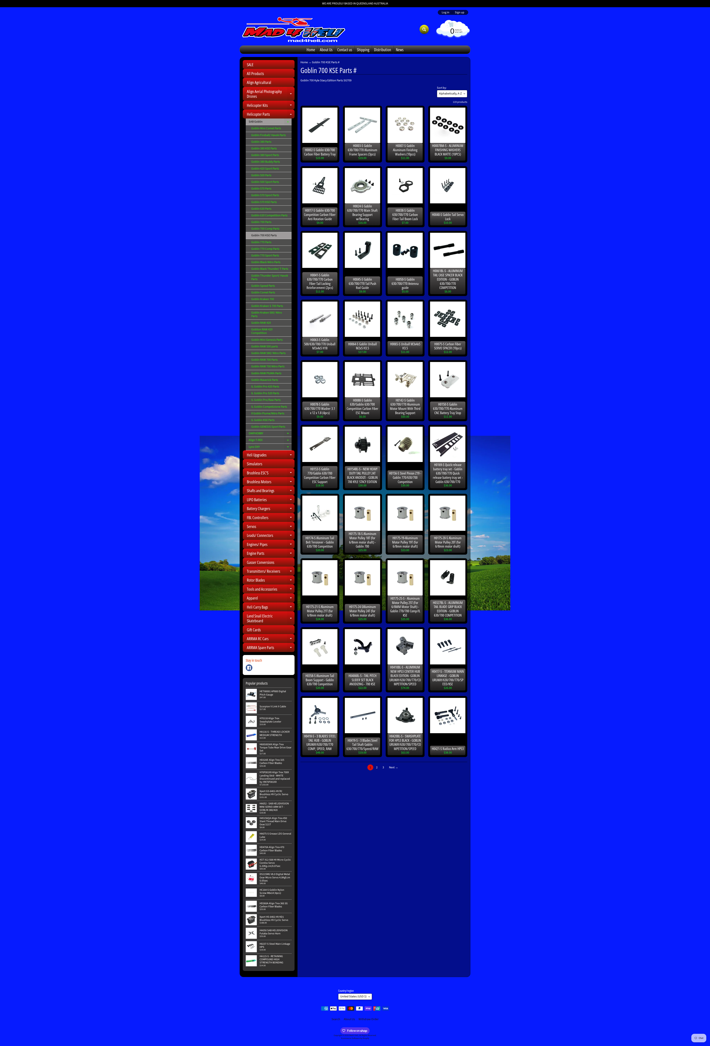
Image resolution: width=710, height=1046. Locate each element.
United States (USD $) (353, 996)
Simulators (254, 463)
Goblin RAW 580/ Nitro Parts (268, 353)
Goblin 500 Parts (261, 175)
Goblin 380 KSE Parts (264, 148)
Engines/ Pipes (271, 545)
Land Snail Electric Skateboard (271, 618)
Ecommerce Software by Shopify (355, 1038)
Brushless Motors (271, 482)
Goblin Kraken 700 (262, 299)
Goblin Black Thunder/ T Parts (269, 269)
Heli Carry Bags (271, 607)
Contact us (344, 49)
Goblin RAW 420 (261, 323)
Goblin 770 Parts (261, 242)
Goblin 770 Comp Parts (265, 249)
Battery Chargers (271, 509)
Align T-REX (270, 441)
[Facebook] (249, 667)
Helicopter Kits (271, 106)
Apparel (271, 598)
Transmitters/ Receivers (271, 572)
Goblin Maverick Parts (264, 380)
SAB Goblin (270, 122)
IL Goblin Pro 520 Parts (265, 393)
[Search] (424, 29)
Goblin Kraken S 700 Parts (267, 306)
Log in (445, 12)
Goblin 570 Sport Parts (265, 195)
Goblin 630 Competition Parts (269, 215)
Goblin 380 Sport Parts (265, 155)
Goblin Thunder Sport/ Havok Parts (269, 277)
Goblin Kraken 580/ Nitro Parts (266, 314)
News (399, 49)
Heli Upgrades (271, 455)
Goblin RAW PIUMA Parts (266, 373)
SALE (250, 64)
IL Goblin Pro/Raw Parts (266, 400)
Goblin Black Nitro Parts (265, 262)
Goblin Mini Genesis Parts (267, 340)
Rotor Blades (271, 580)
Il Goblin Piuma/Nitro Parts (267, 413)
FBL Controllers (271, 518)
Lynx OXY (270, 447)
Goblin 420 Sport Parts (265, 169)
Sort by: (442, 88)
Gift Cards (254, 629)
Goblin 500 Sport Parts (265, 182)
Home (311, 49)
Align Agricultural (259, 82)
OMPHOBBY (270, 434)
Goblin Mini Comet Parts (266, 128)
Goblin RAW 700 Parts (264, 360)
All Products (255, 73)
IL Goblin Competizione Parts (269, 407)
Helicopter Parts (271, 115)
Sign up (459, 12)
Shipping (363, 49)
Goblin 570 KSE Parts (264, 202)
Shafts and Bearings (271, 491)
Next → (393, 767)
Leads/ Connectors (271, 536)
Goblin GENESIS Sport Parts (268, 427)
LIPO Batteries (271, 500)
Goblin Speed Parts (263, 286)
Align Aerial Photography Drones (271, 94)
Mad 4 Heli (353, 1035)
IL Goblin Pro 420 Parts (265, 387)
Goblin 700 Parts (261, 222)
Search (336, 1019)
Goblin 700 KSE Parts (264, 235)
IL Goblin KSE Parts (263, 420)
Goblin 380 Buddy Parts (265, 162)
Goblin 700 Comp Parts (265, 229)
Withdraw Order (369, 1019)
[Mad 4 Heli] (294, 29)
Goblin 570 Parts (261, 189)
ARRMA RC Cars (271, 639)
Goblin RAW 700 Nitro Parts (268, 366)
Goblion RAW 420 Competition (262, 331)
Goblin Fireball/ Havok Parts (268, 135)
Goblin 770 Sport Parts (265, 255)
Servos (271, 527)
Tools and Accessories (271, 589)
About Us (326, 49)
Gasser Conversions (260, 562)
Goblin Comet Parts (263, 292)
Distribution (382, 49)
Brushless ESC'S (271, 473)
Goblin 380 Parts (261, 142)
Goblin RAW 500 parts (264, 346)
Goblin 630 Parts (261, 209)
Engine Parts (271, 554)
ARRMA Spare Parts (271, 648)
